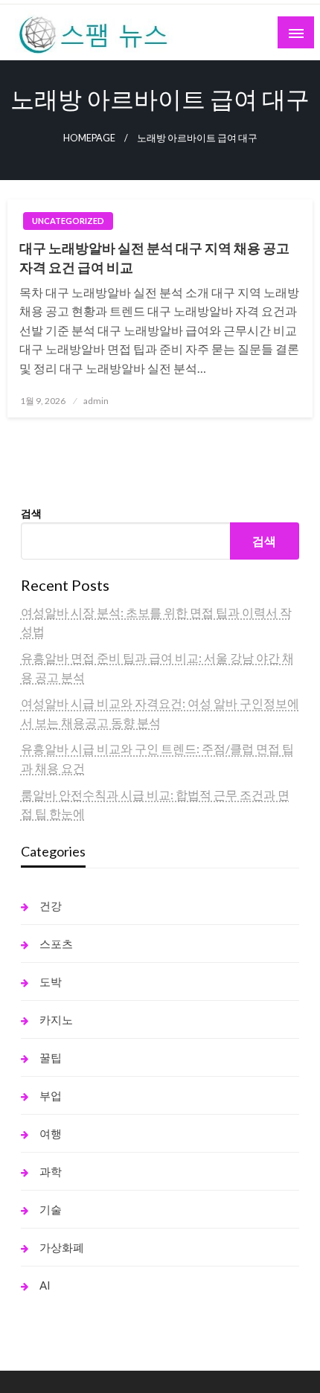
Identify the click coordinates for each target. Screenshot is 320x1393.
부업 (50, 1095)
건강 (50, 905)
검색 (31, 513)
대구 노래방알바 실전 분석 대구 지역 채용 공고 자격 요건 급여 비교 (154, 257)
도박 (50, 981)
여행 (50, 1133)
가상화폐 (61, 1247)
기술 (50, 1209)
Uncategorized (68, 220)
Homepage (89, 138)
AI (45, 1285)
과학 (50, 1171)
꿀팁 (50, 1057)
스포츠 (56, 943)
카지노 (56, 1019)
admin (96, 400)
